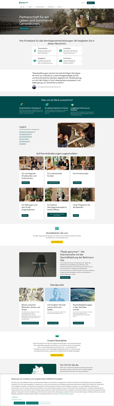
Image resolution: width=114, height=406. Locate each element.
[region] (57, 390)
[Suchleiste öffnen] (93, 7)
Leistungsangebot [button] (40, 7)
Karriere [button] (59, 7)
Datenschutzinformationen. (66, 394)
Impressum (15, 397)
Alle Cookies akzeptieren (19, 403)
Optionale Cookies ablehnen (32, 403)
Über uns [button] (22, 7)
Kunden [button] (30, 7)
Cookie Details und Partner (16, 399)
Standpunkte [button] (51, 7)
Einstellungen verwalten (45, 403)
